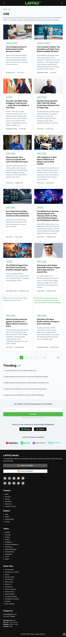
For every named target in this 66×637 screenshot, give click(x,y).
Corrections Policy (11, 596)
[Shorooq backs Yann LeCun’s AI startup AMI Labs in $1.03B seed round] (17, 142)
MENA (39, 97)
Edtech (7, 539)
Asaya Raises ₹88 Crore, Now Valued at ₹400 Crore (21, 370)
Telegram (41, 429)
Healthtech (8, 542)
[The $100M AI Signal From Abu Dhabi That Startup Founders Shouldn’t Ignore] (17, 250)
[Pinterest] (18, 483)
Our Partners (9, 579)
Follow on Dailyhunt (26, 471)
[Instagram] (18, 478)
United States (9, 519)
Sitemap (7, 601)
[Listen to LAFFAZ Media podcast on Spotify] (25, 443)
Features (40, 43)
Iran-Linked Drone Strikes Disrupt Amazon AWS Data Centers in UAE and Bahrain (17, 213)
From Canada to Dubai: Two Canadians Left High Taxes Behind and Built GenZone (48, 49)
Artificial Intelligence (11, 544)
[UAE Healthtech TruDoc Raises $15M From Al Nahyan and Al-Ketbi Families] (48, 142)
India (6, 514)
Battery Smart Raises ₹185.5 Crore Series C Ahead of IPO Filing (24, 395)
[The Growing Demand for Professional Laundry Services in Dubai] (17, 32)
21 (44, 357)
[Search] (4, 3)
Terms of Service (32, 417)
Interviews (8, 501)
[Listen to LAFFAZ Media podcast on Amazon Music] (54, 443)
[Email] (5, 483)
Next (58, 357)
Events (7, 574)
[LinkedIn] (14, 478)
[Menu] (62, 3)
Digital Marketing (10, 549)
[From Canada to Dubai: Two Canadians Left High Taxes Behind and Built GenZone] (48, 32)
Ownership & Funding (12, 599)
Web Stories (9, 582)
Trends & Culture (12, 43)
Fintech (7, 537)
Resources (8, 504)
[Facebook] (14, 483)
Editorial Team (9, 577)
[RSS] (23, 483)
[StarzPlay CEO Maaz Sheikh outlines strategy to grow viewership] (48, 304)
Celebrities (8, 554)
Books (7, 559)
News (44, 97)
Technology (9, 547)
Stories (47, 43)
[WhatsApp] (5, 478)
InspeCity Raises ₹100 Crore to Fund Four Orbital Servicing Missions (26, 389)
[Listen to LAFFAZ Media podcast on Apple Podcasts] (39, 443)
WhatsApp (26, 429)
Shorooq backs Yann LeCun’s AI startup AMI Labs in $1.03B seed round (17, 159)
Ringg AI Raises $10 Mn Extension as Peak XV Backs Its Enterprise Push (27, 383)
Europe (7, 522)
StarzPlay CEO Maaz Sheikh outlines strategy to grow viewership (48, 321)
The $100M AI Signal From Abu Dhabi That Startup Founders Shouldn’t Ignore (17, 267)
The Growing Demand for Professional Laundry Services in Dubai (16, 49)
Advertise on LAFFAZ (12, 572)
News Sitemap (9, 604)
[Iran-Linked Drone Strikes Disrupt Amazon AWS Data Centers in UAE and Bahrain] (17, 196)
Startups (8, 535)
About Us (8, 584)
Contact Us (8, 587)
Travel (7, 556)
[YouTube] (9, 483)
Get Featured (9, 570)
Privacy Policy (41, 417)
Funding (7, 532)
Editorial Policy (10, 594)
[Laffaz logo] (33, 2)
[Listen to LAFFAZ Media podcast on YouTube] (11, 443)
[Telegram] (9, 478)
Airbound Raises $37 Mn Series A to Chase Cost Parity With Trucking (26, 376)
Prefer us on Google (26, 465)
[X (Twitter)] (23, 478)
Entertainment (9, 552)
